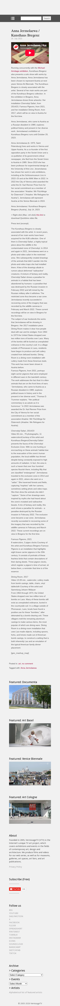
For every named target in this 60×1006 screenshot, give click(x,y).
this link (39, 215)
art (19, 663)
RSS (11, 910)
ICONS (12, 941)
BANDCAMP (15, 947)
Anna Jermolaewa (29, 668)
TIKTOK (12, 953)
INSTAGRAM (15, 938)
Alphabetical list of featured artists (25, 992)
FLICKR (12, 925)
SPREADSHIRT (15, 928)
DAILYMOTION (16, 916)
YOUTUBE (13, 913)
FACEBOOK (14, 922)
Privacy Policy (15, 867)
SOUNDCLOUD (16, 944)
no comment (27, 663)
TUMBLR (13, 935)
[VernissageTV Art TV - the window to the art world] (23, 7)
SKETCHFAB (14, 950)
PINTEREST (14, 931)
